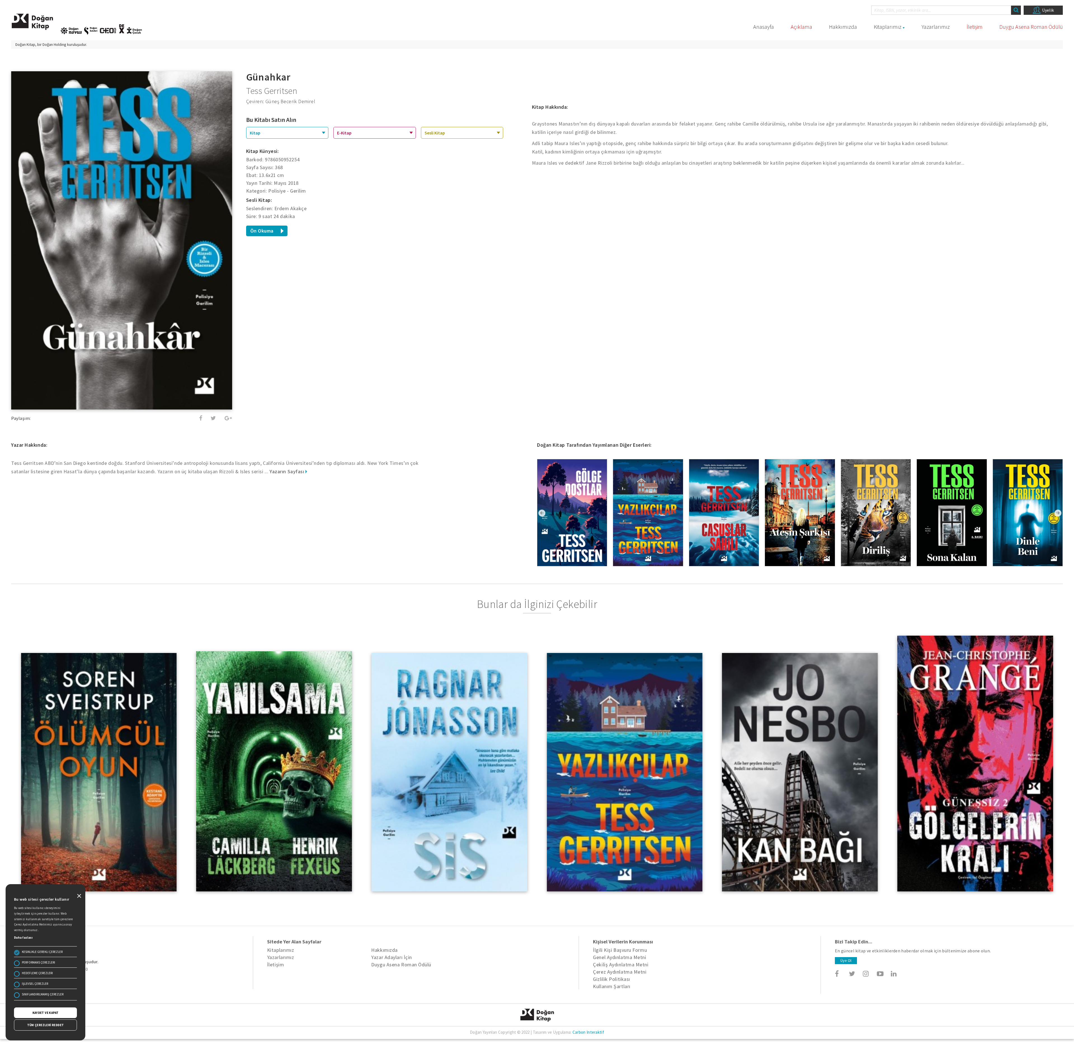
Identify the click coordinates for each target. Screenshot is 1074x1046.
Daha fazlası (23, 937)
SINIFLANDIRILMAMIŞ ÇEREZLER (42, 994)
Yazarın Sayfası (287, 471)
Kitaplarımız (887, 26)
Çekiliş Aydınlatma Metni (620, 964)
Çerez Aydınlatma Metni (619, 972)
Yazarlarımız (936, 26)
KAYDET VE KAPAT (45, 1013)
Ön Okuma (262, 231)
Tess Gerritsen (272, 90)
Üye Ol (845, 960)
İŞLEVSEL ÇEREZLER (35, 984)
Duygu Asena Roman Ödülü (1031, 26)
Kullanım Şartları (611, 986)
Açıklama (801, 26)
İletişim (975, 26)
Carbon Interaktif (588, 1032)
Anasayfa (763, 26)
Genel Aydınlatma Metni (619, 957)
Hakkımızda (843, 26)
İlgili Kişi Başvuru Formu (620, 950)
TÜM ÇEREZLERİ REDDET (45, 1025)
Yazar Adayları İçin (391, 957)
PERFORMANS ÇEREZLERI (38, 962)
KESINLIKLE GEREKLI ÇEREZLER (42, 952)
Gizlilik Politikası (611, 979)
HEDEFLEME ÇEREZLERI (37, 973)
